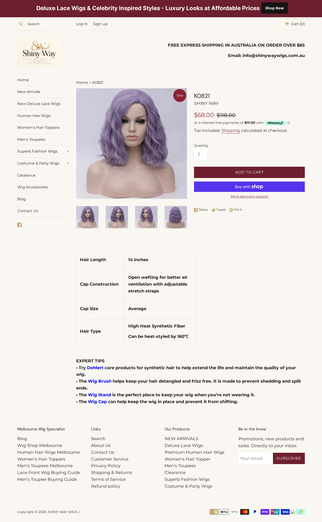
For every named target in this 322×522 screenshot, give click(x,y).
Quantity (201, 145)
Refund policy (105, 486)
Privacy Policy (105, 465)
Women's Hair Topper (188, 459)
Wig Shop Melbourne (39, 445)
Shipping (231, 130)
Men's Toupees (31, 139)
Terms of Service (108, 479)
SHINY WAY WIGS (63, 512)
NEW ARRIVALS (181, 438)
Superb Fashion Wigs (43, 151)
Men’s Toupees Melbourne (45, 465)
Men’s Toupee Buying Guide (47, 479)
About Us (101, 445)
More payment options (249, 196)
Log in (82, 23)
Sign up (100, 23)
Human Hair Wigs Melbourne (48, 452)
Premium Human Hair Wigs (194, 452)
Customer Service (109, 459)
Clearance (26, 175)
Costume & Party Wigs (43, 163)
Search (98, 438)
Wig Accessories (32, 187)
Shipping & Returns (111, 472)
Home (23, 80)
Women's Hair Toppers (38, 127)
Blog (21, 199)
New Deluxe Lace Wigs (39, 103)
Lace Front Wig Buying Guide (48, 472)
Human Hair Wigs (34, 115)
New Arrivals (28, 91)
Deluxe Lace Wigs (184, 445)
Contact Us (27, 211)
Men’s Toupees (180, 465)
